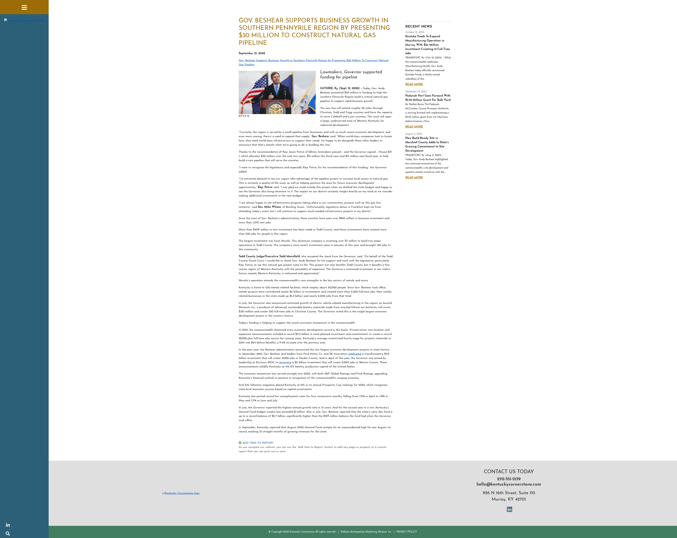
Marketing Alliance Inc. (378, 532)
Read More (414, 84)
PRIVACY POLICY (407, 532)
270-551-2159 (509, 479)
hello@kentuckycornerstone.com (509, 484)
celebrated (354, 354)
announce (285, 362)
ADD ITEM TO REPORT (258, 443)
